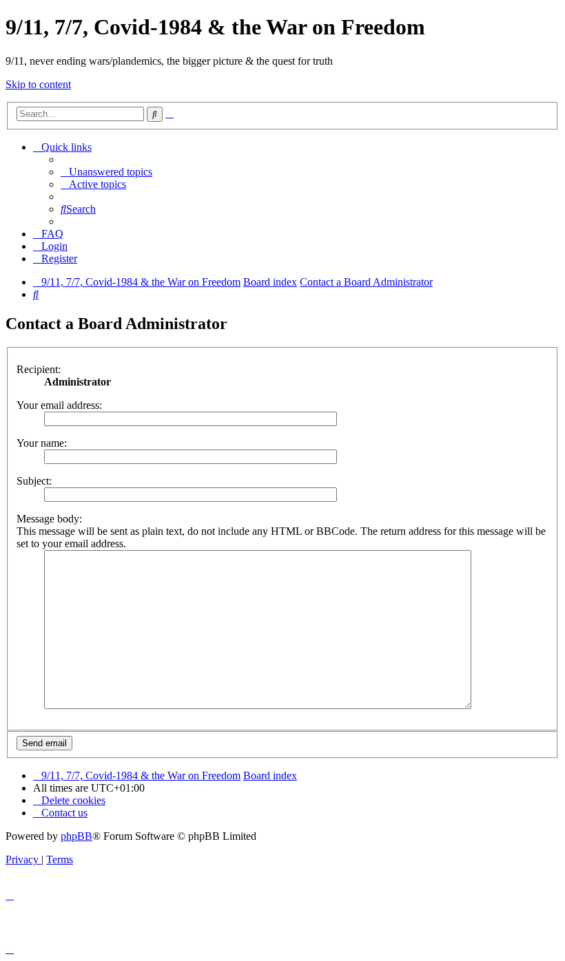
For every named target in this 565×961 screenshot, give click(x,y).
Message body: (49, 519)
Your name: (42, 443)
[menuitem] (106, 172)
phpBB (76, 836)
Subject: (34, 481)
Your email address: (59, 405)
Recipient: (39, 369)
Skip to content (38, 84)
